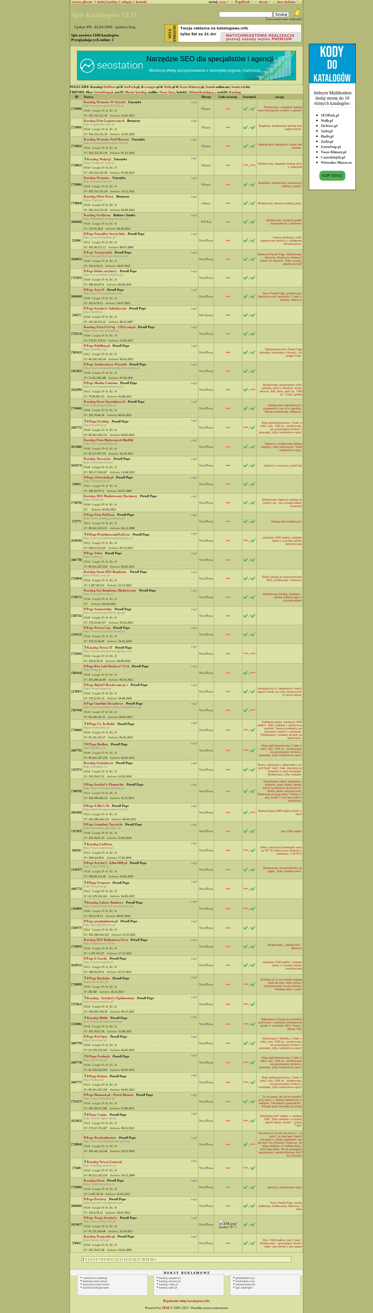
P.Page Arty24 (94, 289)
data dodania (286, 1)
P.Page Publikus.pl (97, 345)
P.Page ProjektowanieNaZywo (108, 534)
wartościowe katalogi (95, 1277)
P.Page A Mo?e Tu (96, 805)
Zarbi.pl (327, 142)
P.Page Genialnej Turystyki (103, 824)
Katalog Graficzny (97, 215)
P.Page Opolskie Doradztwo (103, 703)
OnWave (110, 87)
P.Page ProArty (95, 1199)
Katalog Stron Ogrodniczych (104, 401)
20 (152, 1259)
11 (112, 1259)
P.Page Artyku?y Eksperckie (104, 784)
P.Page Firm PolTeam (99, 514)
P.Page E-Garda (95, 958)
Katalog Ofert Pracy (99, 196)
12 (117, 1259)
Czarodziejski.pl (333, 157)
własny (206, 203)
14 (125, 1259)
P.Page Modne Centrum (100, 383)
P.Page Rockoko (98, 978)
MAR (166, 1308)
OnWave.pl (329, 126)
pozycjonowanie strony (96, 1284)
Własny (206, 108)
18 (143, 1259)
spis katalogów (244, 1287)
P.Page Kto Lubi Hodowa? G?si (106, 666)
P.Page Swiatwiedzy (98, 609)
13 (121, 1259)
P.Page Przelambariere (100, 1137)
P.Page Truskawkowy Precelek (105, 364)
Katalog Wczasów (97, 177)
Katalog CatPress (99, 844)
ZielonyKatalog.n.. (202, 92)
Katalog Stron (94, 1180)
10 (108, 1259)
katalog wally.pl (168, 1284)
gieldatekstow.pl (244, 1277)
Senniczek (238, 87)
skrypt (263, 1)
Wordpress (206, 315)
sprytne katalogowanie (96, 1287)
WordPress (206, 240)
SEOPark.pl (330, 115)
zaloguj (126, 1)
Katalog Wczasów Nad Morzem (106, 139)
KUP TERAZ (332, 176)
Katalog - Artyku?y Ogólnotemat (110, 998)
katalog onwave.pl (169, 1281)
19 (147, 1259)
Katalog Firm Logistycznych (104, 120)
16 (134, 1259)
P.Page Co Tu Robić (101, 724)
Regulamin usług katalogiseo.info (186, 1301)
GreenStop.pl (331, 147)
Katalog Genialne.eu (98, 763)
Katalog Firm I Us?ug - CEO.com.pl (109, 327)
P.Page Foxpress (98, 882)
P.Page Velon (93, 553)
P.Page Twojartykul (98, 252)
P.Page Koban (97, 1076)
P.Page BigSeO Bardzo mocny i (106, 685)
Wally (168, 87)
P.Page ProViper (96, 1036)
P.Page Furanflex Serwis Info (104, 233)
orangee (150, 87)
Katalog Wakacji (99, 159)
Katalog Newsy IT (99, 647)
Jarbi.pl (326, 131)
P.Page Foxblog (98, 421)
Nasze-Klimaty (190, 87)
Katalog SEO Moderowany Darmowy (110, 496)
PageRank (242, 1)
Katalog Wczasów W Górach (104, 102)
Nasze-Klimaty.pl (333, 152)
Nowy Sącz (167, 92)
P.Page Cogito (97, 1114)
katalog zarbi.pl (168, 1287)
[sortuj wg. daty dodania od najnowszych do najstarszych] (300, 1)
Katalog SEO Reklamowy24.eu (106, 939)
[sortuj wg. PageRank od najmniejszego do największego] (255, 1)
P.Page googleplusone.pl (101, 921)
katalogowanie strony (95, 1281)
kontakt (141, 1)
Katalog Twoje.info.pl (99, 1236)
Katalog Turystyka (97, 458)
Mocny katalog (135, 92)
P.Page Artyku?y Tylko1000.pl (105, 863)
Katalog (235, 92)
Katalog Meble (97, 1018)
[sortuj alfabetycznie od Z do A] (231, 1)
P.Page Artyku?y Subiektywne (105, 308)
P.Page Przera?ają (97, 627)
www (222, 1)
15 (130, 1259)
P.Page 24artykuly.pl (98, 477)
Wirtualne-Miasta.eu (336, 163)
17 (138, 1259)
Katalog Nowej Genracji (104, 1162)
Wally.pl (327, 121)
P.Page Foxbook (98, 1056)
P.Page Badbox (97, 744)
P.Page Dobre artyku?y (100, 271)
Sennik (210, 87)
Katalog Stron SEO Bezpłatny (105, 571)
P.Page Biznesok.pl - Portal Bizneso (108, 1094)
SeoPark (130, 87)
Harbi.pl (327, 136)
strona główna (81, 1)
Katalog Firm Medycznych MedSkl (108, 440)
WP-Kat (206, 221)
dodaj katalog (106, 1)
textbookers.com (245, 1281)
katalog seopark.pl (169, 1277)
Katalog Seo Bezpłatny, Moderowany (110, 590)
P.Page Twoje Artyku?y (100, 1217)
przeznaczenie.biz (245, 1284)
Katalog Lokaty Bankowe (105, 902)
